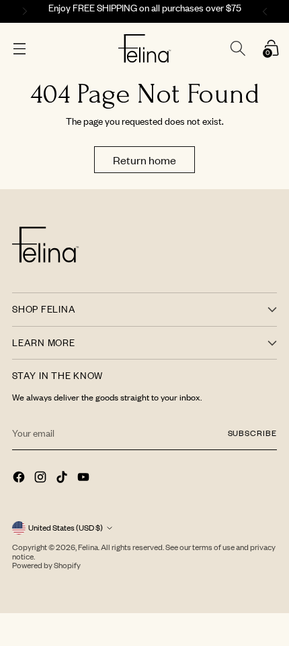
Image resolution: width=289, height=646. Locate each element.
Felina (88, 547)
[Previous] (23, 11)
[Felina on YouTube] (85, 478)
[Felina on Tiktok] (63, 478)
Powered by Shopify (46, 565)
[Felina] (144, 48)
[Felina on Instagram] (42, 478)
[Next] (267, 11)
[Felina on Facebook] (20, 478)
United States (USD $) (65, 527)
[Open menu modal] (19, 48)
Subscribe (252, 433)
